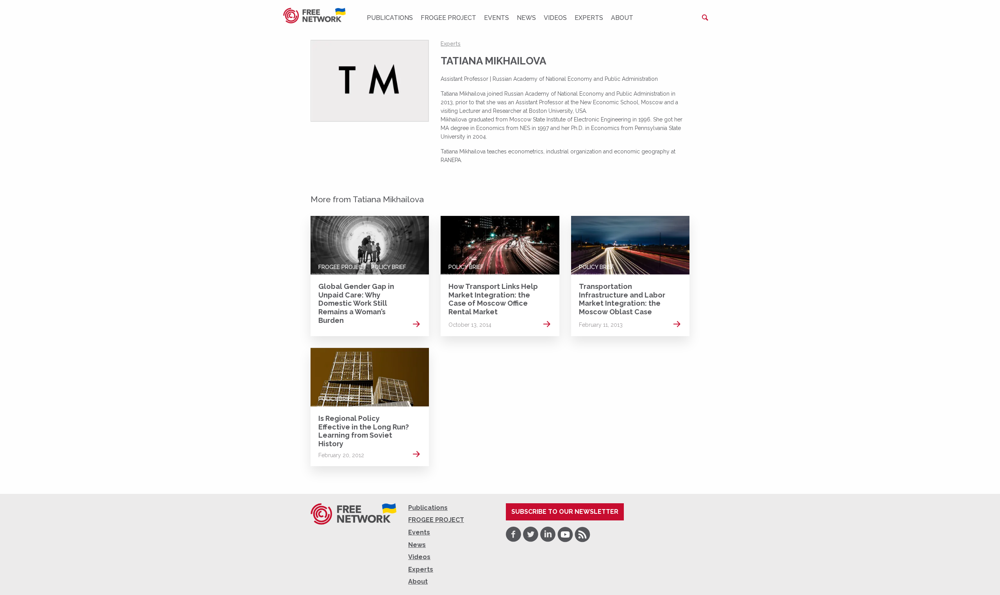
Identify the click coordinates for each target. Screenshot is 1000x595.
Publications (390, 17)
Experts (589, 17)
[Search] (705, 18)
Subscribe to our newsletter (564, 511)
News (526, 17)
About (622, 17)
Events (496, 17)
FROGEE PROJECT (448, 17)
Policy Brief (388, 267)
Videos (555, 17)
